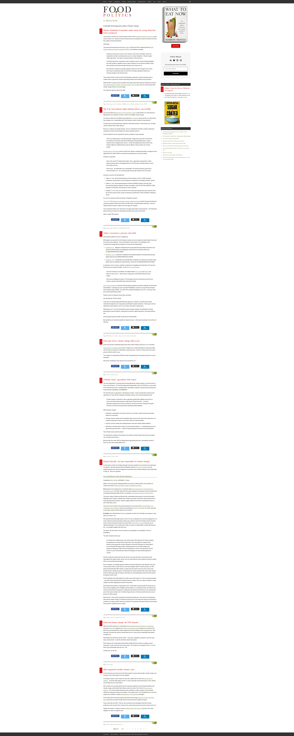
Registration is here (182, 97)
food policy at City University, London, (125, 112)
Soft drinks (133, 336)
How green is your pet (138, 523)
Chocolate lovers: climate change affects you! (121, 340)
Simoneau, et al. (110, 254)
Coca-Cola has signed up (110, 285)
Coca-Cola (138, 271)
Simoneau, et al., (110, 259)
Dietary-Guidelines (117, 104)
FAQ (154, 1)
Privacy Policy (106, 734)
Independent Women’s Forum (144, 36)
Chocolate (108, 374)
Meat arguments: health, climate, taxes (118, 669)
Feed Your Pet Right (141, 467)
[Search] (190, 1)
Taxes (122, 724)
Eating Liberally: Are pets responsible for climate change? (126, 461)
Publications (132, 1)
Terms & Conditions (114, 734)
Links (159, 1)
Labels (128, 228)
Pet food (123, 617)
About (164, 1)
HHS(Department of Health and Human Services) (132, 104)
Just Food (112, 628)
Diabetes (115, 724)
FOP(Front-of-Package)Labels (119, 228)
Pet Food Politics (120, 485)
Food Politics (137, 485)
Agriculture (108, 456)
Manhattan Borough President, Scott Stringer (141, 626)
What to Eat (128, 485)
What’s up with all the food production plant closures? (176, 145)
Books (124, 1)
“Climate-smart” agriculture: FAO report (119, 379)
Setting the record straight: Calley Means (173, 155)
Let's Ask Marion (117, 617)
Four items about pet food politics (171, 138)
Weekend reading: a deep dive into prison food (174, 143)
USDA (145, 104)
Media (149, 1)
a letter (127, 47)
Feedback (117, 1)
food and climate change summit (130, 628)
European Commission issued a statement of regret (127, 201)
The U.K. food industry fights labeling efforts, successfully (127, 109)
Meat (119, 724)
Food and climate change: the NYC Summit (120, 622)
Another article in (111, 151)
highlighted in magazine (130, 694)
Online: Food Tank (167, 152)
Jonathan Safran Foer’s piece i (133, 708)
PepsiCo (146, 271)
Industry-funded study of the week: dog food (173, 141)
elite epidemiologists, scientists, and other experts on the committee (121, 84)
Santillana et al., (110, 247)
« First (122, 729)
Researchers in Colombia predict (112, 348)
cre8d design (145, 734)
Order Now (176, 46)
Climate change (109, 104)
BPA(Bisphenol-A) (110, 336)
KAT (112, 480)
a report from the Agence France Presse (142, 493)
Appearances (142, 1)
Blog (104, 1)
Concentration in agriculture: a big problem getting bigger (176, 136)
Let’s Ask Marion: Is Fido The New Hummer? (117, 476)
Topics (110, 1)
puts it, (133, 267)
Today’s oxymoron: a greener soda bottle (119, 233)
